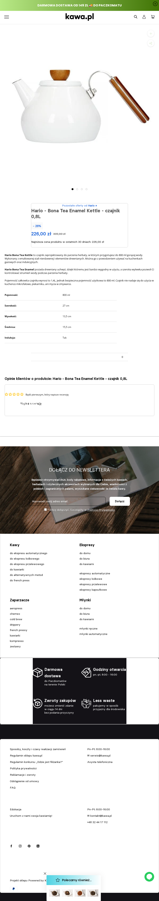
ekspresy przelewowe (93, 584)
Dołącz (119, 501)
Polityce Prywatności (101, 510)
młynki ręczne (89, 628)
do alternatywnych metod (26, 575)
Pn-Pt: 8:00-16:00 (98, 749)
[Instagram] (20, 845)
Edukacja (15, 809)
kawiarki (15, 635)
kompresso (17, 641)
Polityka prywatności (23, 768)
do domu (85, 553)
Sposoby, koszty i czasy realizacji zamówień (38, 749)
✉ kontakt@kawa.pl (99, 815)
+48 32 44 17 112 (97, 822)
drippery (15, 624)
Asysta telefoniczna (99, 762)
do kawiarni (87, 564)
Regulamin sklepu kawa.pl (26, 755)
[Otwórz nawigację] (6, 17)
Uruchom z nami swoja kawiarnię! (31, 815)
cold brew (16, 619)
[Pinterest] (29, 845)
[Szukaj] (135, 17)
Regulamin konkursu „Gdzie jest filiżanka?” (36, 762)
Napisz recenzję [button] (31, 403)
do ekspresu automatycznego (28, 553)
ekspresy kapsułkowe (93, 589)
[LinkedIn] (38, 845)
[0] (153, 17)
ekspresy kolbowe (91, 579)
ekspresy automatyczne (95, 573)
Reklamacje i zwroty (23, 775)
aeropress (16, 608)
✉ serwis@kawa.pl (99, 755)
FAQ (13, 787)
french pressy (18, 630)
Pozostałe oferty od (79, 205)
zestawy (15, 646)
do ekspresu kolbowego (24, 558)
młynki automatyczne (93, 634)
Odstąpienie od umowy (24, 781)
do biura (85, 558)
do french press (19, 580)
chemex (15, 613)
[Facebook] (11, 845)
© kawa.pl (15, 875)
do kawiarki (17, 569)
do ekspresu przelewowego (27, 564)
